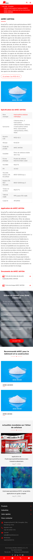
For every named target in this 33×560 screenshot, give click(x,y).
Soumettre (16, 341)
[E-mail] (12, 558)
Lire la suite (16, 452)
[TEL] (21, 558)
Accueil (5, 6)
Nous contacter (6, 518)
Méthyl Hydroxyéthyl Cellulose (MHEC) (16, 8)
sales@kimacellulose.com (11, 535)
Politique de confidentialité (21, 552)
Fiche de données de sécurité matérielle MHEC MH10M (13, 277)
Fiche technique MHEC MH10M (14, 285)
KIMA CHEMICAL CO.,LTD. (21, 548)
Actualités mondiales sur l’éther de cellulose (16, 425)
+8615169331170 (9, 540)
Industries (4, 510)
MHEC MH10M (8, 12)
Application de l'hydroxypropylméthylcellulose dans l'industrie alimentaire (16, 458)
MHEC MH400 (8, 385)
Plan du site (7, 552)
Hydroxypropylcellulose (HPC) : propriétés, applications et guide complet (16, 492)
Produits (11, 6)
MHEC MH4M (7, 414)
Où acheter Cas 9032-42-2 (11, 76)
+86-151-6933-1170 (10, 530)
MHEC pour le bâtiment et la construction (17, 10)
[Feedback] (29, 558)
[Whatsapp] (4, 558)
